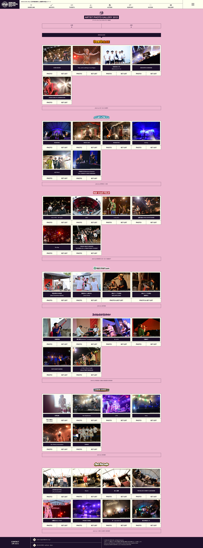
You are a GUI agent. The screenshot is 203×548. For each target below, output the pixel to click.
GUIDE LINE (31, 7)
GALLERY (171, 7)
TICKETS (72, 7)
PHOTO (49, 74)
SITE (91, 7)
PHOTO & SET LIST (116, 300)
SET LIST (64, 74)
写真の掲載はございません (49, 420)
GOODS (150, 7)
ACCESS (109, 7)
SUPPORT (130, 7)
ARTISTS (51, 7)
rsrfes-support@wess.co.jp (43, 539)
